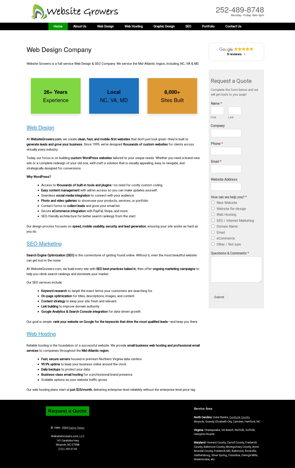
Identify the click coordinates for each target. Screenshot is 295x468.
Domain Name (227, 226)
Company (218, 126)
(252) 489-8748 (67, 449)
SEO (188, 26)
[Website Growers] (76, 11)
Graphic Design (164, 26)
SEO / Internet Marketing (235, 221)
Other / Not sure (229, 244)
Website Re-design (231, 209)
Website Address (224, 179)
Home (58, 26)
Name (216, 103)
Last (231, 117)
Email (216, 161)
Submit (219, 297)
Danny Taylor (76, 427)
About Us (79, 26)
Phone (217, 144)
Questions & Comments (230, 253)
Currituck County (239, 417)
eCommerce (226, 238)
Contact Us (233, 26)
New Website (227, 203)
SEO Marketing (44, 243)
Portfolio (208, 26)
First (213, 117)
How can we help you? (229, 197)
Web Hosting (134, 26)
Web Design (105, 26)
